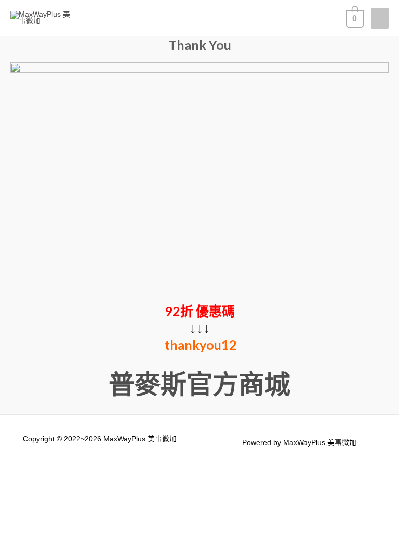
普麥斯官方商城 (199, 383)
